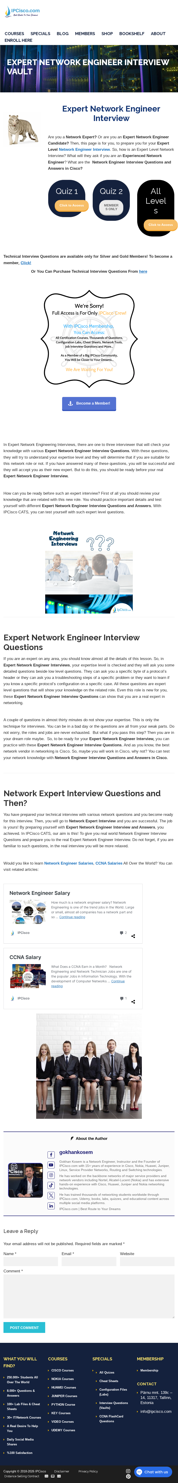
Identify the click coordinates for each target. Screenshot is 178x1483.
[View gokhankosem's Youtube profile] (51, 1165)
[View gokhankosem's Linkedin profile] (51, 1206)
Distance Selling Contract (21, 1476)
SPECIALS (40, 33)
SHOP (107, 33)
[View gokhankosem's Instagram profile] (51, 1175)
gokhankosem (76, 1152)
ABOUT (158, 33)
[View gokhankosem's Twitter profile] (51, 1195)
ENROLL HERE (18, 40)
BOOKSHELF (131, 33)
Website (127, 1254)
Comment (13, 1271)
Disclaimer (61, 1471)
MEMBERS (85, 33)
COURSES (14, 33)
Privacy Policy (88, 1471)
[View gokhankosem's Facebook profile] (51, 1155)
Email (68, 1254)
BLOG (63, 33)
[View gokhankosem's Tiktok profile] (51, 1185)
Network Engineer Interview (84, 149)
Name (9, 1254)
